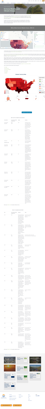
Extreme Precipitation (8, 69)
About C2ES (10, 394)
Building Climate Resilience (12, 399)
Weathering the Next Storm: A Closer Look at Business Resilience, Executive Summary (33, 376)
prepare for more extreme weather (26, 63)
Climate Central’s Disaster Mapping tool (16, 51)
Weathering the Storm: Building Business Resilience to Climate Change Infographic (7, 385)
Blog (28, 397)
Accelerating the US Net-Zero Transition (12, 396)
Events (29, 394)
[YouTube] (39, 395)
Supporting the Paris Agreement (12, 398)
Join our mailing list (6, 405)
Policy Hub (20, 394)
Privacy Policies (30, 400)
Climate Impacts (8, 6)
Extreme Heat (7, 68)
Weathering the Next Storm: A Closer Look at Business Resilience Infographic (7, 376)
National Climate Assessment (16, 16)
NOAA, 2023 (9, 204)
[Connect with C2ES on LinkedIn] (37, 395)
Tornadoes (6, 71)
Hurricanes (6, 70)
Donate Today (17, 405)
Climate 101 (5, 6)
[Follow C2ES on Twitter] (36, 395)
